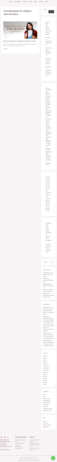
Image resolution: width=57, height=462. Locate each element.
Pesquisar (45, 9)
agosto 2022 (48, 198)
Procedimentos (46, 404)
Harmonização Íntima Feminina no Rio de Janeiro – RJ (48, 51)
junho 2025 (48, 178)
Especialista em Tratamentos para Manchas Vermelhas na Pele (48, 295)
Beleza (47, 224)
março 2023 (48, 187)
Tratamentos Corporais (49, 338)
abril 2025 (48, 182)
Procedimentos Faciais (48, 321)
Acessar (44, 420)
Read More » (5, 48)
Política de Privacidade (4, 449)
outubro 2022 (48, 192)
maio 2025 (48, 180)
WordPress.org (46, 427)
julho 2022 (48, 200)
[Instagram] (1, 437)
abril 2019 (48, 210)
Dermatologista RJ (46, 400)
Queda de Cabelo (18, 446)
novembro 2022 (46, 366)
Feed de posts (45, 423)
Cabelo (47, 226)
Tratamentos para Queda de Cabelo (48, 133)
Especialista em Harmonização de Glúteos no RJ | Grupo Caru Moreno (48, 318)
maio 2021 (48, 206)
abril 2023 (48, 185)
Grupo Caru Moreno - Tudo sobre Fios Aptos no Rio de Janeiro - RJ (48, 325)
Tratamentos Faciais (47, 410)
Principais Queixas (46, 402)
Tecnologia (48, 244)
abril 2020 (48, 208)
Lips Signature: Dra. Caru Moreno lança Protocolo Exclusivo (48, 274)
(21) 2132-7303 (3, 443)
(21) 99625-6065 (3, 444)
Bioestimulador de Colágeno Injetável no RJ (19, 41)
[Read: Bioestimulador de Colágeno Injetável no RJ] (20, 30)
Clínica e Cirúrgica (46, 398)
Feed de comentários (47, 425)
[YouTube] (4, 437)
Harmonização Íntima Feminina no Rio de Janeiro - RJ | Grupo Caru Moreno (48, 334)
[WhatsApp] (8, 437)
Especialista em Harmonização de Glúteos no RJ (48, 41)
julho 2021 (48, 204)
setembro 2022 (46, 370)
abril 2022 (48, 202)
